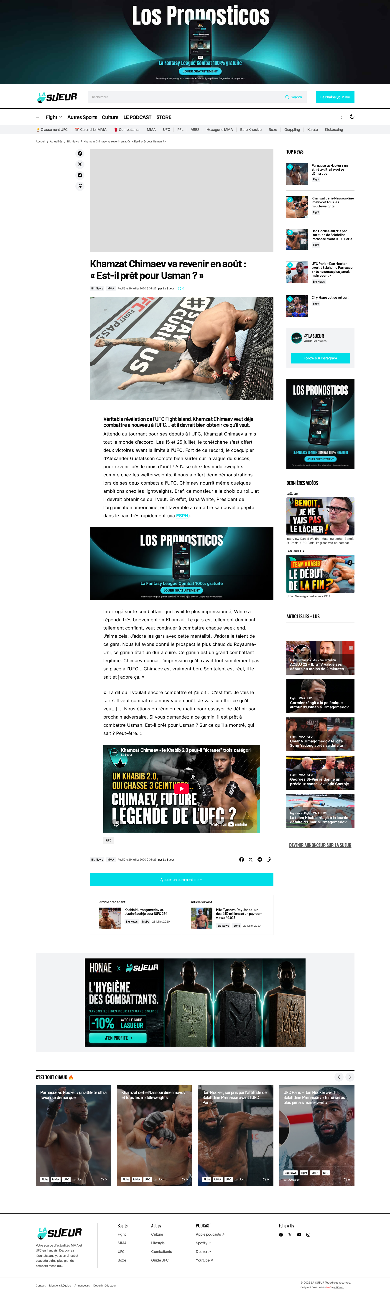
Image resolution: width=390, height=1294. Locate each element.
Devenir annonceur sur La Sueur (320, 844)
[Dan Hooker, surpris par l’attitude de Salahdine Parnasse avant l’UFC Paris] (297, 239)
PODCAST (203, 1225)
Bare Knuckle (250, 129)
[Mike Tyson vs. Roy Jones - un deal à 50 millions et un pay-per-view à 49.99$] (227, 915)
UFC (166, 129)
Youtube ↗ (204, 1260)
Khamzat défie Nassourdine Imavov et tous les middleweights (333, 202)
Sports (122, 1225)
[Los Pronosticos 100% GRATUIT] (195, 43)
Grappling (292, 129)
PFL (180, 129)
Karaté (312, 129)
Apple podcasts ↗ (210, 1234)
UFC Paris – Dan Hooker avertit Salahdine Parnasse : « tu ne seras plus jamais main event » (332, 269)
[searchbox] (185, 97)
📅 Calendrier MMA (90, 129)
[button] (38, 117)
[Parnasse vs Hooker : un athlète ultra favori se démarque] (297, 174)
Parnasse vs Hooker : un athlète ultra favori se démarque (330, 169)
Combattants (161, 1251)
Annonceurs (82, 1285)
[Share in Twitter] (79, 164)
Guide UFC (159, 1260)
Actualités (56, 141)
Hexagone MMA (219, 129)
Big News (73, 141)
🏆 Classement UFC (52, 129)
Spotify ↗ (203, 1243)
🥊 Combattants (127, 129)
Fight (316, 179)
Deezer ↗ (203, 1251)
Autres (156, 1225)
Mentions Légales (60, 1285)
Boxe (273, 129)
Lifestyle (157, 1243)
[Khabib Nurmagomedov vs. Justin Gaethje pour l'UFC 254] (136, 915)
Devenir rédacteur (104, 1285)
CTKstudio (339, 1287)
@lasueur (314, 335)
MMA (151, 129)
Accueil (40, 141)
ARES (195, 129)
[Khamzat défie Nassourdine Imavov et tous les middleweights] (297, 207)
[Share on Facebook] (79, 153)
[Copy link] (79, 186)
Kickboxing (334, 129)
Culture (157, 1234)
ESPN (182, 515)
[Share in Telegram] (79, 175)
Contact (41, 1285)
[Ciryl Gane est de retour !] (297, 306)
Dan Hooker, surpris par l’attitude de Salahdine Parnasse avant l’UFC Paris (332, 235)
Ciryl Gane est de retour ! (330, 297)
